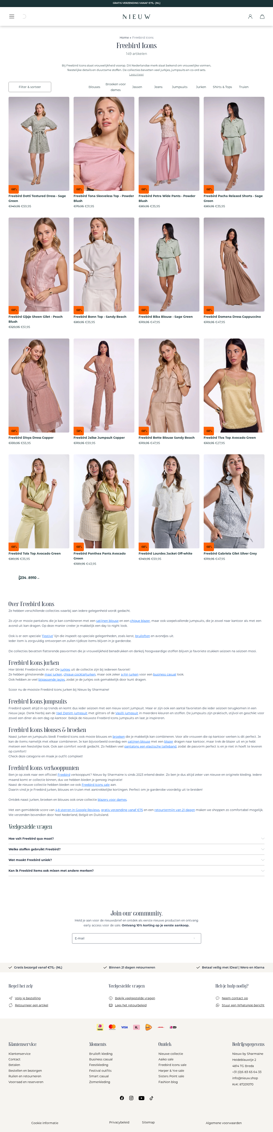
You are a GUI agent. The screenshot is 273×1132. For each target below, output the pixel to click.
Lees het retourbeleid (131, 1005)
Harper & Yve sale (171, 1071)
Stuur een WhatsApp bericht (243, 1005)
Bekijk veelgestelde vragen (135, 998)
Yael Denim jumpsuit (71, 713)
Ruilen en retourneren (25, 1076)
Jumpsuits (179, 87)
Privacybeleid (119, 1122)
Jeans (158, 87)
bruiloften (142, 636)
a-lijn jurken (129, 674)
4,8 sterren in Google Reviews (77, 810)
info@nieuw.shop (245, 1078)
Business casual (101, 1059)
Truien (243, 87)
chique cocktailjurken (80, 674)
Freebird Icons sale (96, 785)
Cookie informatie (44, 1123)
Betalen (14, 1065)
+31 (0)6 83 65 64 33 (246, 1072)
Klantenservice (19, 1054)
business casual (164, 674)
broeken (119, 737)
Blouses (94, 87)
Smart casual (99, 1076)
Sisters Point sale (171, 1076)
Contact (14, 1059)
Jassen (137, 87)
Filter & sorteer (30, 87)
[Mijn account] (250, 16)
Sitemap (148, 1122)
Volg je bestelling (28, 998)
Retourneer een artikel (31, 1005)
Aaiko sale (165, 1059)
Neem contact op (235, 998)
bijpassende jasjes (51, 680)
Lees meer (136, 74)
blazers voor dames (112, 800)
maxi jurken (53, 674)
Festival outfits (100, 1071)
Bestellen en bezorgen (25, 1071)
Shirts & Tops (222, 87)
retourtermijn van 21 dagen (174, 810)
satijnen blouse (107, 621)
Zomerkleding (99, 1082)
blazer (168, 741)
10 (34, 578)
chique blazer (140, 621)
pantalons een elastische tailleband (150, 746)
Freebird (64, 775)
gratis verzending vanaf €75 (122, 810)
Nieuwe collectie (170, 1054)
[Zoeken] (26, 16)
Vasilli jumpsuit (126, 713)
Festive (47, 636)
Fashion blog (168, 1082)
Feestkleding (98, 1065)
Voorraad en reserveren (26, 1082)
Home (124, 38)
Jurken (201, 87)
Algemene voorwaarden (224, 1123)
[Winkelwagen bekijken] (262, 16)
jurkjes (65, 669)
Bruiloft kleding (101, 1054)
